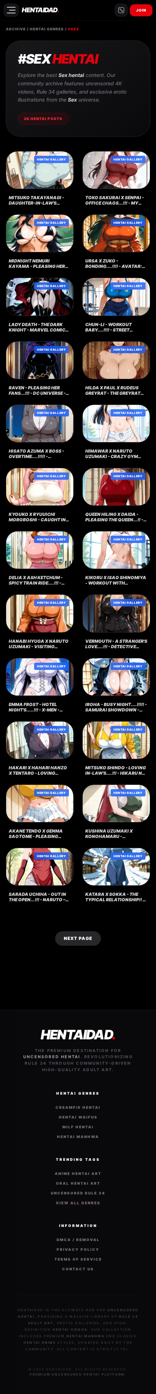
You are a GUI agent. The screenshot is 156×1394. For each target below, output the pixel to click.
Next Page (78, 938)
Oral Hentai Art (78, 1183)
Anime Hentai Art (78, 1173)
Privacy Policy (78, 1249)
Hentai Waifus (78, 1117)
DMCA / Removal (78, 1239)
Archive (16, 29)
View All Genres (78, 1203)
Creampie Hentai (78, 1107)
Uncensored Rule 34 (78, 1193)
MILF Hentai (78, 1127)
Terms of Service (78, 1259)
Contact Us (78, 1269)
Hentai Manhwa (78, 1136)
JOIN (141, 10)
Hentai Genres (47, 29)
